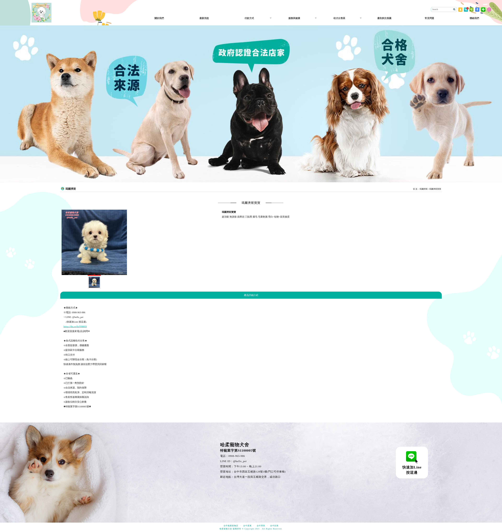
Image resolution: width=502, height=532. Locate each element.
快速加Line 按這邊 (411, 469)
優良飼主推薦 (384, 18)
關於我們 (159, 18)
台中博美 (261, 526)
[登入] (460, 9)
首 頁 (415, 189)
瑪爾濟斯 (424, 189)
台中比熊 (274, 526)
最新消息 (204, 18)
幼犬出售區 (339, 18)
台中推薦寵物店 (231, 526)
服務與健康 (294, 18)
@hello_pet (240, 461)
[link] (75, 326)
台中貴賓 (247, 526)
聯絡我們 (474, 18)
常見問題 (429, 18)
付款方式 (249, 18)
